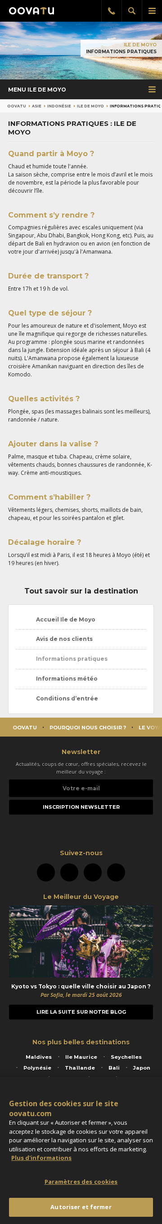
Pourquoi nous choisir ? (88, 727)
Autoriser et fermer (80, 1207)
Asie (36, 106)
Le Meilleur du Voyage (81, 897)
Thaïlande (80, 1068)
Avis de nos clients (64, 638)
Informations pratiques (71, 658)
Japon (141, 1068)
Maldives (39, 1057)
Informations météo (66, 678)
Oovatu (16, 106)
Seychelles (126, 1057)
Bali (114, 1068)
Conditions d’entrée (66, 698)
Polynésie (37, 1068)
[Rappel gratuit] (111, 11)
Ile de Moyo (140, 45)
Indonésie (59, 106)
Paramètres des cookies (81, 1182)
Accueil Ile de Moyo (65, 619)
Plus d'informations (41, 1158)
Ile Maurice (81, 1057)
